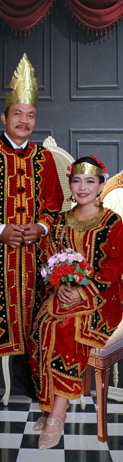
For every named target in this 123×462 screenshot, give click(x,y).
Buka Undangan (61, 236)
